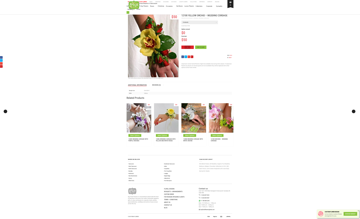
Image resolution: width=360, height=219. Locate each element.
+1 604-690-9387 (205, 198)
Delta (165, 166)
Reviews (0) (156, 85)
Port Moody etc (168, 180)
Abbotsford (167, 178)
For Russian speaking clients (174, 197)
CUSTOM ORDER (169, 194)
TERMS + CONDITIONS (170, 199)
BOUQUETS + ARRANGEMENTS (173, 191)
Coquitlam (166, 168)
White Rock (131, 180)
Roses (151, 1)
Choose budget (350, 214)
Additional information (137, 85)
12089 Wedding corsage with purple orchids (138, 140)
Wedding (217, 1)
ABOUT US (167, 202)
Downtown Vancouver (169, 164)
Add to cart (201, 47)
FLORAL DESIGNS (169, 189)
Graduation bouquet (187, 18)
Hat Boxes (173, 1)
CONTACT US (168, 205)
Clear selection (185, 25)
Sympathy (209, 1)
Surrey (130, 178)
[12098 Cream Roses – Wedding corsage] (354, 111)
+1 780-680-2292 (205, 200)
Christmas (157, 1)
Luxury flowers (183, 1)
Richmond (131, 173)
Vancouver (131, 164)
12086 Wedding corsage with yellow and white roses (166, 140)
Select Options (135, 135)
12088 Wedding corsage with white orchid (193, 140)
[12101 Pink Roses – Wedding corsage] (5, 111)
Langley (166, 173)
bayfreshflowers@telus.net (207, 209)
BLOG (165, 208)
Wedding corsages (204, 18)
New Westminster (133, 176)
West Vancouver (132, 166)
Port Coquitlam (168, 171)
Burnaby (130, 171)
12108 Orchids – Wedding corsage (219, 140)
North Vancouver (133, 168)
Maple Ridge (167, 176)
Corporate (202, 1)
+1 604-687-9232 (205, 195)
